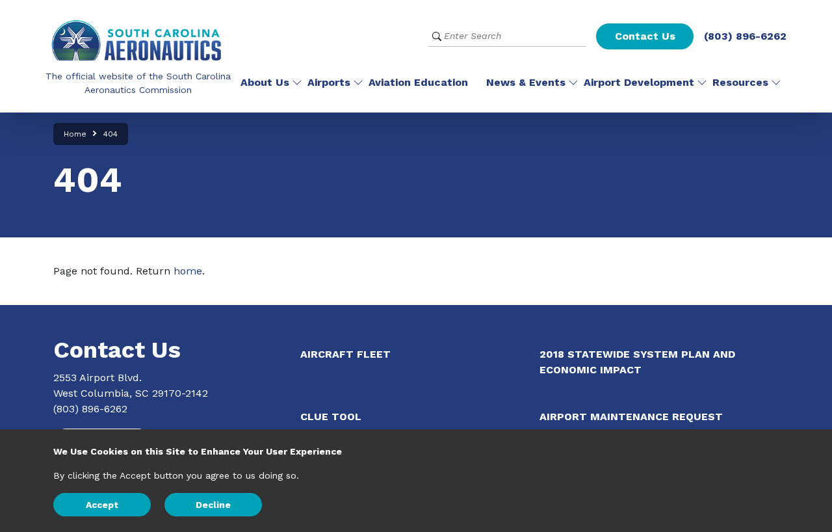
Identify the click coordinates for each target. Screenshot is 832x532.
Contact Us (645, 36)
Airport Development (639, 82)
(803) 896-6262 (745, 36)
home (188, 271)
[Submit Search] (436, 36)
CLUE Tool (330, 416)
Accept (102, 504)
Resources (740, 82)
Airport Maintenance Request (631, 416)
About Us (264, 82)
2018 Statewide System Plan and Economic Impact (637, 362)
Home (75, 134)
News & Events (526, 82)
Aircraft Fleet (345, 354)
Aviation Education (418, 82)
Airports (328, 82)
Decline (213, 504)
